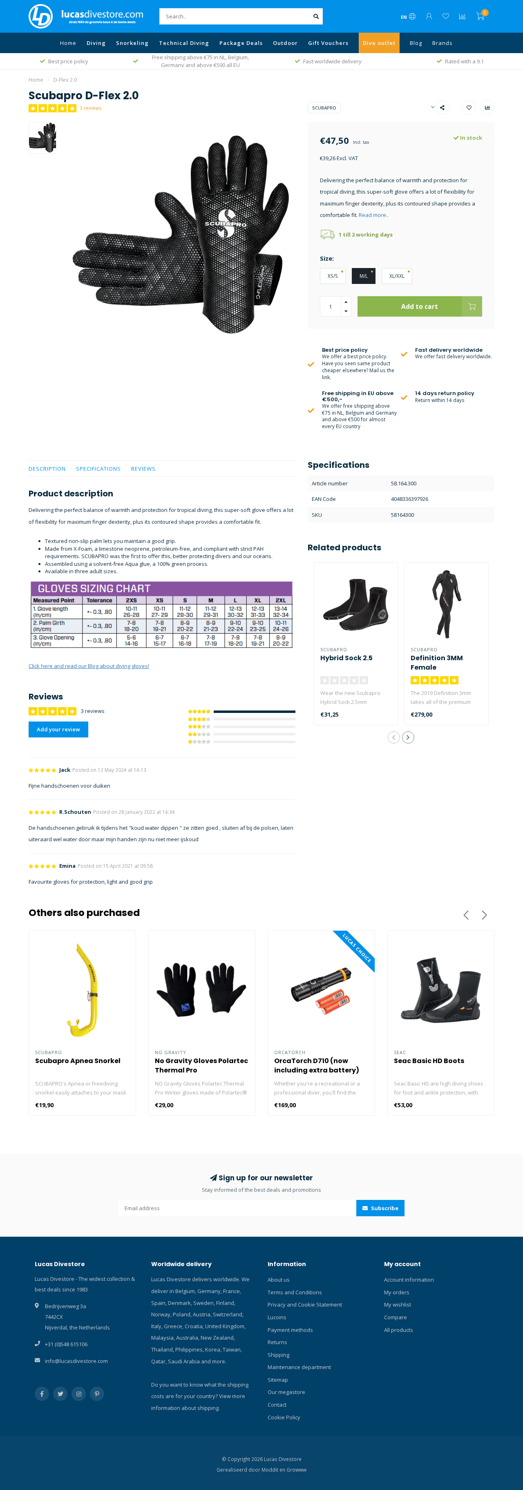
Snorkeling (132, 43)
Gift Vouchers (328, 43)
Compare (395, 1317)
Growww (296, 1469)
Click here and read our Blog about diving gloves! (89, 666)
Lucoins (277, 1317)
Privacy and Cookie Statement (305, 1304)
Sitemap (278, 1379)
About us (279, 1279)
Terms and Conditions (295, 1292)
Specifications (98, 468)
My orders (396, 1292)
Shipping (278, 1354)
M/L (364, 276)
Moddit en (274, 1469)
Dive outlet (379, 43)
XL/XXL (397, 276)
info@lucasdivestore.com (76, 1361)
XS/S (333, 276)
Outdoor (285, 43)
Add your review (58, 729)
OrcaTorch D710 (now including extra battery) (316, 1065)
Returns (277, 1342)
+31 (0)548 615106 (66, 1344)
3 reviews (91, 108)
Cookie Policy (284, 1417)
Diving (96, 43)
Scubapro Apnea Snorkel (78, 1061)
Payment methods (290, 1330)
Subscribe (384, 1208)
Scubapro (324, 108)
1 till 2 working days (366, 234)
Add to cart (419, 306)
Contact (277, 1404)
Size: (327, 258)
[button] (394, 737)
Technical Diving (184, 43)
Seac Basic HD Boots (429, 1061)
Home (68, 43)
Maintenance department (299, 1367)
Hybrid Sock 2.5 (346, 658)
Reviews (143, 468)
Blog (416, 43)
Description (47, 468)
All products (398, 1330)
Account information (409, 1279)
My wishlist (397, 1304)
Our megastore (286, 1392)
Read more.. (374, 215)
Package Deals (241, 43)
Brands (442, 43)
